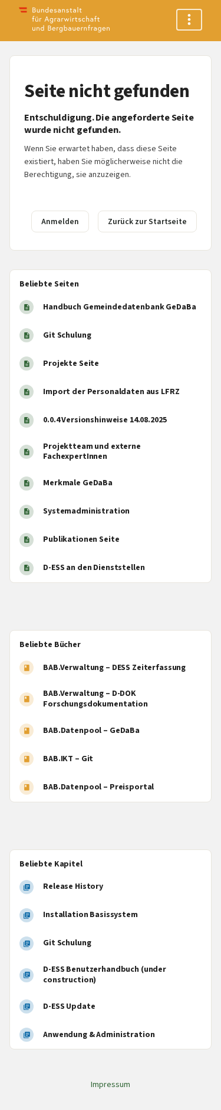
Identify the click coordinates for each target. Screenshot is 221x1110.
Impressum (110, 1085)
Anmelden (60, 221)
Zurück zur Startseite (147, 221)
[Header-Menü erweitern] (189, 20)
